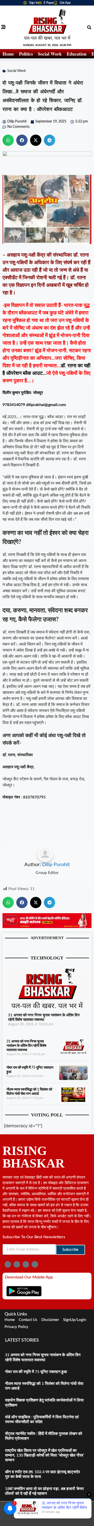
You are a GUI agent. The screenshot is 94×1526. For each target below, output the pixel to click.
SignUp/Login (74, 1320)
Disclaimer (50, 1320)
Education (76, 54)
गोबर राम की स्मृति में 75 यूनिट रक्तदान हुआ (36, 1372)
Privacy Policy (16, 1327)
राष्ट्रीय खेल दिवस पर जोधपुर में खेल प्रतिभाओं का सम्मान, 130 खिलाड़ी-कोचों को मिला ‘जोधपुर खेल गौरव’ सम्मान (44, 1455)
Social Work (50, 54)
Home (8, 54)
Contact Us (28, 1320)
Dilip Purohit (56, 864)
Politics (26, 54)
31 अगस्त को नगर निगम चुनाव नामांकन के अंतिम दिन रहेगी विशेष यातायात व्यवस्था (26, 1046)
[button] (89, 27)
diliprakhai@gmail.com (46, 405)
